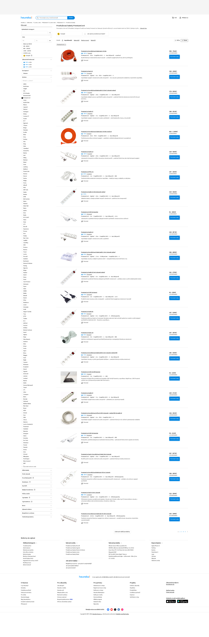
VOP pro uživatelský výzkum (64, 602)
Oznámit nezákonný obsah (27, 602)
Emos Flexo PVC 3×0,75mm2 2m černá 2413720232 (121, 550)
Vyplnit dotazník (170, 592)
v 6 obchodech (173, 133)
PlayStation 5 (155, 552)
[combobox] (51, 17)
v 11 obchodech (173, 435)
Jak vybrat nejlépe (71, 561)
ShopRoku (132, 588)
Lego (153, 554)
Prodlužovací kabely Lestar (72, 552)
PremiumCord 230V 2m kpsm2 (89, 292)
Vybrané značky (71, 543)
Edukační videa (97, 602)
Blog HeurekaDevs (25, 599)
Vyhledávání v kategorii (28, 29)
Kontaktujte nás (170, 584)
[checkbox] (22, 44)
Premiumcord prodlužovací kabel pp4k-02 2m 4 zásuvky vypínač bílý (99, 353)
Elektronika (29, 22)
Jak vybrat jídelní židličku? (72, 566)
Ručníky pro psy (27, 563)
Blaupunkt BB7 (112, 552)
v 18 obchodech (173, 415)
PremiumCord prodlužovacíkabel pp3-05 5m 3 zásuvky (95, 472)
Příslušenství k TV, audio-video (49, 22)
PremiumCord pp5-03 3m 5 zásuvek (90, 492)
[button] (35, 32)
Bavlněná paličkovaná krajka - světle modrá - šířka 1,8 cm (123, 556)
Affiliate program (97, 599)
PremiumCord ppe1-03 (87, 333)
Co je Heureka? (24, 585)
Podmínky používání (26, 590)
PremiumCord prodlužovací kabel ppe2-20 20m (93, 51)
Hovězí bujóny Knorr (28, 558)
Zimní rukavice (26, 548)
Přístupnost (24, 604)
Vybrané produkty (114, 543)
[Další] (187, 532)
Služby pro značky (98, 595)
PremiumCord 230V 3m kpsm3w (89, 433)
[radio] (22, 62)
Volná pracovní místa (26, 592)
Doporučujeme (156, 543)
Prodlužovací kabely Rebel (72, 554)
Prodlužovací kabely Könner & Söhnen (75, 550)
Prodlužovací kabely (70, 22)
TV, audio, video (37, 22)
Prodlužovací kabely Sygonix (73, 548)
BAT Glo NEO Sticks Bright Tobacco (118, 554)
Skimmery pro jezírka (28, 550)
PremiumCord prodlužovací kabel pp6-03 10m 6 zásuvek (96, 514)
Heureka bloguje (25, 597)
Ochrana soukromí (61, 597)
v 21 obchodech (173, 234)
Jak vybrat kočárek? (71, 568)
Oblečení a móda (156, 561)
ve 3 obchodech (173, 354)
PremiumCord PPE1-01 (87, 172)
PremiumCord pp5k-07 (87, 111)
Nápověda (96, 604)
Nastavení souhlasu (62, 595)
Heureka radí (60, 590)
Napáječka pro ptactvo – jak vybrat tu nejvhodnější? (79, 563)
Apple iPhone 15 (156, 546)
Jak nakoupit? (60, 585)
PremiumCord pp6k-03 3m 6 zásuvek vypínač (93, 272)
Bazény (153, 550)
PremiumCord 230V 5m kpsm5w (89, 212)
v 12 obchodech (173, 375)
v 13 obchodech (173, 53)
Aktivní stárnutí (27, 565)
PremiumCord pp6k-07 (87, 393)
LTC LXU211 (112, 558)
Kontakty (23, 588)
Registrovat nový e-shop (99, 588)
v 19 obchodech (173, 254)
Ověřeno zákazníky (134, 585)
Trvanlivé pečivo (27, 546)
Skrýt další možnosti (28, 466)
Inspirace (132, 595)
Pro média (23, 595)
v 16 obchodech (173, 93)
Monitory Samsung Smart (29, 556)
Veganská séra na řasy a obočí (30, 561)
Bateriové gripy (27, 554)
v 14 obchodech (173, 113)
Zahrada (154, 556)
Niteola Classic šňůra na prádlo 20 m (118, 546)
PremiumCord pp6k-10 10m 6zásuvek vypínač (93, 192)
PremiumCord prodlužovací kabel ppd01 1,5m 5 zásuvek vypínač (98, 252)
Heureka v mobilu (61, 588)
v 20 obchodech (173, 395)
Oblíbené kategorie (29, 543)
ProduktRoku (133, 590)
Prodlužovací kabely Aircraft (73, 546)
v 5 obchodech (173, 214)
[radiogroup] (37, 64)
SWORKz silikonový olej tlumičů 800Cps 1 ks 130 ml (121, 548)
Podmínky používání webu (122, 614)
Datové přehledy (97, 597)
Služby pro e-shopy (98, 590)
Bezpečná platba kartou (63, 599)
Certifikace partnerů (135, 592)
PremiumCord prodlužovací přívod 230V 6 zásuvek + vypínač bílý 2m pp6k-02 (101, 413)
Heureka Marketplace (98, 592)
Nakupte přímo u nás (62, 592)
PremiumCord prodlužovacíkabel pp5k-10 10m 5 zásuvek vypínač (98, 90)
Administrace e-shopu (99, 585)
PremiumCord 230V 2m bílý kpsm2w (90, 372)
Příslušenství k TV (61, 22)
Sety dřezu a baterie (28, 552)
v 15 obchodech (173, 294)
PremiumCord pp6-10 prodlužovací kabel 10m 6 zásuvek (96, 454)
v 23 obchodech (173, 73)
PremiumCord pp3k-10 (87, 152)
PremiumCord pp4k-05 (87, 311)
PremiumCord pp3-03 (87, 71)
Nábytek (154, 558)
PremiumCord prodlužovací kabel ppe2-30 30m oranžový (96, 132)
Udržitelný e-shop (134, 597)
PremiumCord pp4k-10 (87, 232)
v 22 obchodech (173, 274)
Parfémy (154, 548)
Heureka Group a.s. (97, 614)
